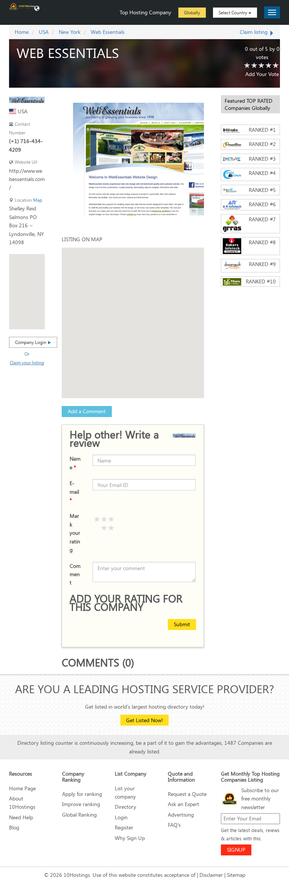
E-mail (74, 491)
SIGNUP (236, 849)
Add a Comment (87, 411)
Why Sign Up (130, 837)
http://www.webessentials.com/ (27, 179)
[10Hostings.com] (22, 6)
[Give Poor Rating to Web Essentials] (247, 66)
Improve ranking (81, 804)
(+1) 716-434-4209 (26, 145)
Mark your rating (75, 532)
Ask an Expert (183, 804)
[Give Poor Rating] (104, 528)
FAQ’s (174, 824)
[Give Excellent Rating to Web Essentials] (276, 66)
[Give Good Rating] (97, 520)
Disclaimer (211, 874)
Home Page (22, 788)
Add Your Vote (262, 74)
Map (37, 200)
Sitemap (236, 874)
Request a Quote (187, 793)
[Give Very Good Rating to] (104, 520)
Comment (75, 574)
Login (121, 817)
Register (124, 827)
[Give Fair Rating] (111, 528)
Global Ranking (79, 814)
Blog (14, 827)
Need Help (21, 817)
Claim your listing (27, 362)
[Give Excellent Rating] (111, 520)
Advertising (181, 814)
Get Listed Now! (144, 720)
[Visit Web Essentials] (27, 99)
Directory (125, 806)
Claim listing (254, 31)
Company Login (31, 342)
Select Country (233, 12)
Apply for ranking (82, 793)
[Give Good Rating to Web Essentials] (262, 66)
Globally (192, 12)
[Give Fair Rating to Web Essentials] (254, 66)
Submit (182, 624)
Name (75, 462)
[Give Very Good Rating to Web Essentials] (269, 66)
